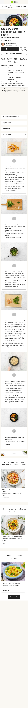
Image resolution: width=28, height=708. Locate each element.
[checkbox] (1, 40)
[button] (14, 123)
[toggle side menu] (2, 2)
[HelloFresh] (14, 2)
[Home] (2, 7)
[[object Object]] (21, 49)
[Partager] (25, 49)
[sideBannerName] (14, 103)
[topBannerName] (14, 11)
